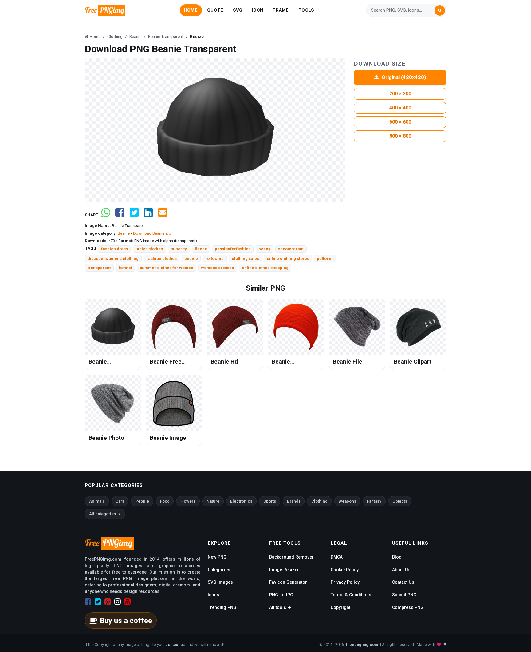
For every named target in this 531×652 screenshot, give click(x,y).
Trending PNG (222, 607)
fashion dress (114, 249)
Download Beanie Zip (152, 233)
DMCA (337, 557)
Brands (294, 501)
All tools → (280, 607)
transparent (99, 267)
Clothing (319, 501)
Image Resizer (284, 569)
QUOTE (215, 10)
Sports (269, 501)
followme (215, 258)
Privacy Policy (345, 582)
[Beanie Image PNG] (174, 403)
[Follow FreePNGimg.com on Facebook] (88, 602)
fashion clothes (162, 258)
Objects (399, 501)
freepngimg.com (362, 644)
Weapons (347, 501)
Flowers (187, 501)
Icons (213, 595)
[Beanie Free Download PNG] (174, 327)
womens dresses (217, 267)
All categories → (105, 513)
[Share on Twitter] (134, 215)
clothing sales (245, 258)
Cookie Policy (345, 569)
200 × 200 (400, 94)
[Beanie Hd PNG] (235, 327)
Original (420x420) (404, 77)
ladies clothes (149, 249)
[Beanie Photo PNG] (113, 403)
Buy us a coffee (126, 620)
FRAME (281, 10)
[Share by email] (162, 215)
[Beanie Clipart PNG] (418, 327)
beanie (191, 258)
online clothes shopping (265, 267)
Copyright (340, 607)
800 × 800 (400, 136)
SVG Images (220, 582)
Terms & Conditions (351, 595)
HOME (191, 10)
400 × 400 (400, 108)
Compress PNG (407, 607)
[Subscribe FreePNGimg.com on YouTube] (127, 602)
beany (264, 249)
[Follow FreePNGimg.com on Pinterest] (107, 602)
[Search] (440, 10)
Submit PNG (404, 595)
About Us (401, 569)
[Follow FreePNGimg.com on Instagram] (117, 602)
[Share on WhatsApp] (106, 215)
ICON (257, 10)
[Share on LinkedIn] (148, 215)
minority (179, 249)
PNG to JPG (281, 595)
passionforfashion (233, 249)
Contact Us (403, 582)
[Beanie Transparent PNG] (113, 327)
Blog (397, 557)
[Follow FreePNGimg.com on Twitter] (98, 602)
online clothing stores (288, 258)
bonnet (125, 267)
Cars (120, 501)
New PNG (217, 557)
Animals (97, 501)
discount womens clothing (113, 258)
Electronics (241, 501)
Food (165, 501)
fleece (201, 249)
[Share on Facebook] (120, 215)
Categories (219, 569)
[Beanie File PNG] (357, 327)
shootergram (291, 249)
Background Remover (291, 557)
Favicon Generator (288, 582)
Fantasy (374, 501)
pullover (325, 258)
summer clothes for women (166, 267)
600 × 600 (400, 122)
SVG (237, 10)
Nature (212, 501)
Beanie (124, 233)
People (142, 501)
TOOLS (306, 10)
